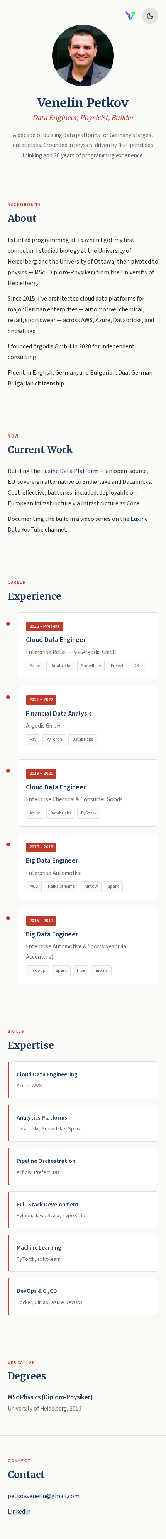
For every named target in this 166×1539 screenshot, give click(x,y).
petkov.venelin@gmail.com (44, 1496)
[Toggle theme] (150, 16)
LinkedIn (19, 1511)
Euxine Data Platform (69, 471)
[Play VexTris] (130, 16)
